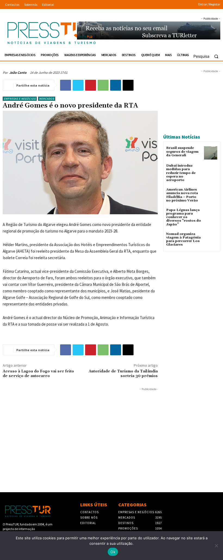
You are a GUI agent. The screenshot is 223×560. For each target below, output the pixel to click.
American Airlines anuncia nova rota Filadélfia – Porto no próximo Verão (182, 195)
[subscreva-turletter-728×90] (148, 30)
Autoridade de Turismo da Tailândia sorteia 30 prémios (123, 373)
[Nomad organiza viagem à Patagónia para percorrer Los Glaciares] (210, 239)
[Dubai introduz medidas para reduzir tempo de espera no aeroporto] (210, 170)
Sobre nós (89, 517)
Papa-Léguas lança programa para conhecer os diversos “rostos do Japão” (183, 217)
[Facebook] (65, 85)
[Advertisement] (80, 430)
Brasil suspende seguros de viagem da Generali (182, 151)
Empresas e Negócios (20, 98)
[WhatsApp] (103, 85)
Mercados (46, 98)
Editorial (88, 523)
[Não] (216, 545)
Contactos (89, 512)
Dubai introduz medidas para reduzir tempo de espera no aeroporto (181, 173)
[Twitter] (78, 85)
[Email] (128, 85)
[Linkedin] (115, 85)
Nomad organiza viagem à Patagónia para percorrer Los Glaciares (183, 239)
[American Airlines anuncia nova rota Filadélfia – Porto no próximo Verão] (210, 194)
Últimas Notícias (181, 137)
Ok (112, 552)
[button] (208, 56)
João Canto (17, 72)
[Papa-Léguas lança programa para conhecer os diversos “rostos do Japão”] (210, 215)
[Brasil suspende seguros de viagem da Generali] (210, 153)
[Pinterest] (90, 85)
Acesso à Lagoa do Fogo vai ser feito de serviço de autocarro (38, 373)
